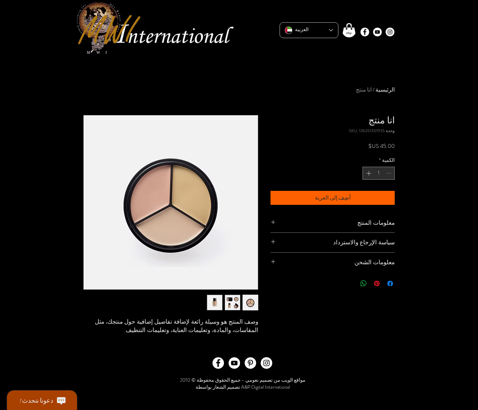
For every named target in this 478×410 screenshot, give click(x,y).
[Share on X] (350, 283)
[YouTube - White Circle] (377, 32)
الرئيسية (385, 90)
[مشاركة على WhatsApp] (363, 283)
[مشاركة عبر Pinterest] (377, 283)
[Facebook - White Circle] (364, 32)
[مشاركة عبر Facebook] (390, 283)
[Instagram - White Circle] (390, 32)
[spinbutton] (378, 173)
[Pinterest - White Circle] (250, 363)
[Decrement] (389, 173)
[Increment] (368, 173)
